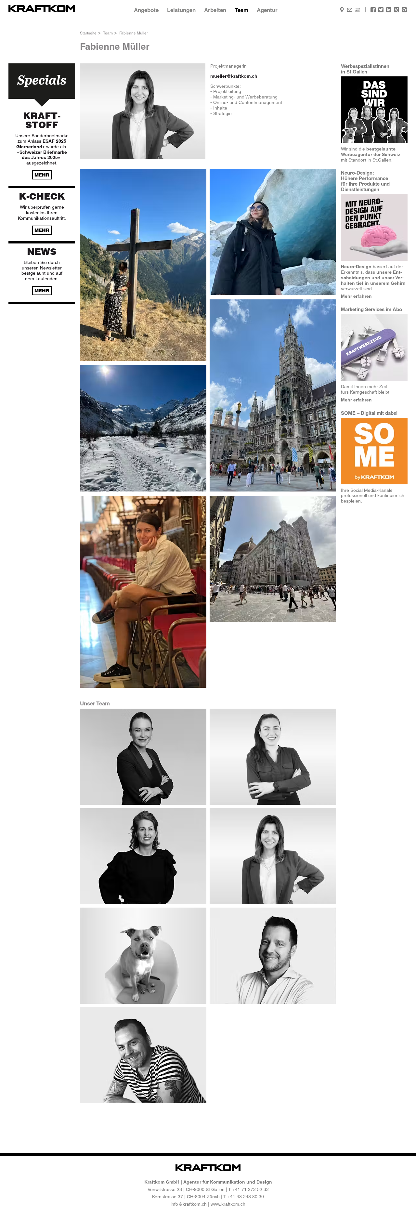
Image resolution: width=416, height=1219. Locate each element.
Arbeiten (215, 10)
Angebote (146, 10)
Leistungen (181, 10)
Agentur (267, 10)
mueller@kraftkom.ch (233, 76)
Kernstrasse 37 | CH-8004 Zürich (186, 1196)
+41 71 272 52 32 (250, 1189)
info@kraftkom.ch (189, 1204)
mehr (41, 175)
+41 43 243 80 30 (246, 1196)
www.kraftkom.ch (228, 1204)
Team (241, 10)
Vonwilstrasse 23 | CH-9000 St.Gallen (186, 1189)
